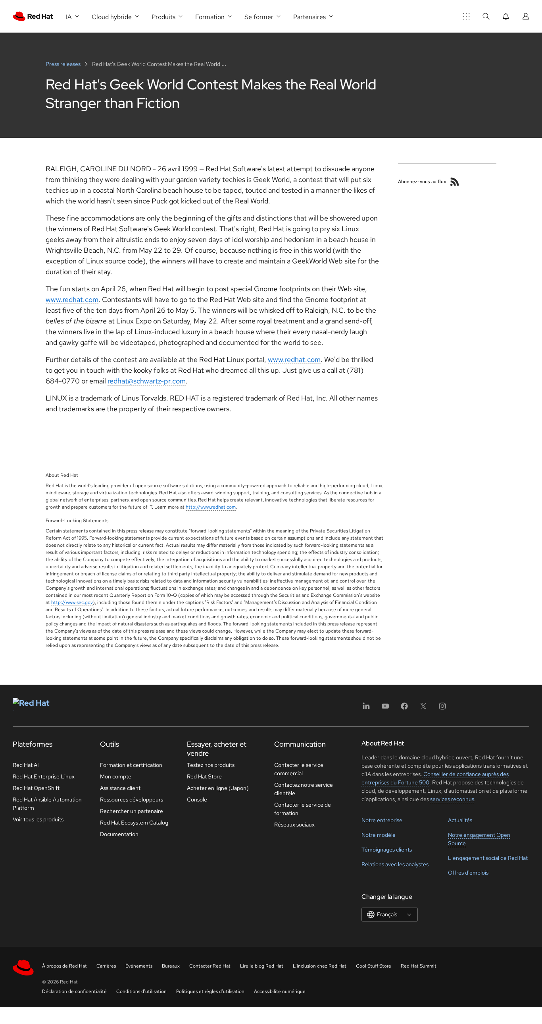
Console (197, 799)
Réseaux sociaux (294, 824)
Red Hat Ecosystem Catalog (134, 822)
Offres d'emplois (468, 872)
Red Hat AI (26, 764)
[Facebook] (404, 709)
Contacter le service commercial (298, 769)
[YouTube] (385, 709)
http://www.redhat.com (211, 507)
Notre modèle (378, 834)
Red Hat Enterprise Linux (44, 776)
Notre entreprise (381, 820)
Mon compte (115, 776)
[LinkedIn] (366, 709)
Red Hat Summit (418, 966)
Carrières (106, 966)
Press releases (64, 64)
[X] (423, 709)
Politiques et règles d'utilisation (210, 991)
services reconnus (452, 799)
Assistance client (120, 788)
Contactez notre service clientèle (303, 789)
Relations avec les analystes (395, 864)
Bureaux (171, 966)
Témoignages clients (386, 849)
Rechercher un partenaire (131, 811)
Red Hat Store (204, 776)
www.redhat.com (72, 299)
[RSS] (454, 181)
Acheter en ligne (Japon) (218, 788)
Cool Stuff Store (373, 966)
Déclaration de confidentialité (74, 991)
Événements (138, 966)
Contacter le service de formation (302, 809)
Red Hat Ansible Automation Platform (47, 803)
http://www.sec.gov (72, 602)
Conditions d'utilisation (141, 991)
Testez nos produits (210, 764)
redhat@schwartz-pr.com (147, 380)
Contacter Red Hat (210, 966)
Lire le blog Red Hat (261, 966)
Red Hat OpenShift (36, 788)
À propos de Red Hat (64, 966)
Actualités (460, 820)
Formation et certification (131, 764)
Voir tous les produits (38, 819)
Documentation (119, 834)
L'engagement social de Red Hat (488, 857)
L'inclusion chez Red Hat (319, 966)
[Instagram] (442, 709)
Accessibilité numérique (280, 991)
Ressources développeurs (131, 799)
